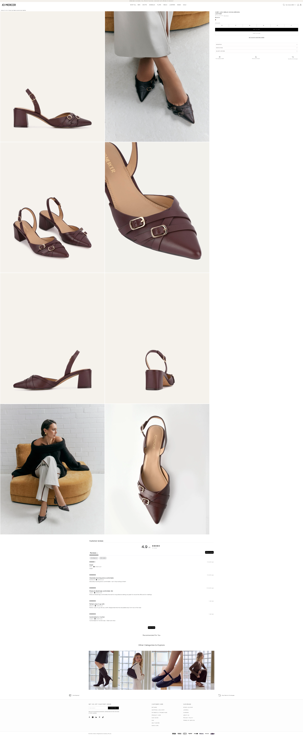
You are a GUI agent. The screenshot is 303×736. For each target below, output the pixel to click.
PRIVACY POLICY (188, 717)
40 (277, 25)
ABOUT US (186, 715)
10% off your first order (256, 58)
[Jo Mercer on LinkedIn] (96, 717)
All (6, 10)
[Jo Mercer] (9, 5)
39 (263, 25)
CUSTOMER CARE (157, 704)
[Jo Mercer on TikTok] (103, 717)
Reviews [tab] (94, 553)
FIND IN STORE (256, 33)
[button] (256, 44)
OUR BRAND (187, 704)
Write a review (209, 552)
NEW (139, 4)
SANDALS (152, 4)
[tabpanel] (151, 593)
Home (2, 10)
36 (221, 25)
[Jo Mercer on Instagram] (92, 717)
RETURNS (154, 707)
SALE (184, 4)
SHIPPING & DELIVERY (158, 710)
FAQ (153, 720)
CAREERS (186, 712)
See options (226, 15)
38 (249, 25)
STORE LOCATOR (188, 707)
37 (235, 25)
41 (291, 25)
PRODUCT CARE (156, 715)
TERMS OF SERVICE (189, 720)
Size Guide (217, 22)
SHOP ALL (133, 4)
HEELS (165, 4)
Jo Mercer (94, 733)
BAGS (179, 4)
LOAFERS (172, 4)
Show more (152, 627)
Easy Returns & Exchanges (293, 58)
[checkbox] (103, 558)
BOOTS (145, 4)
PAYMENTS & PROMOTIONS (159, 712)
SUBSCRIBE (113, 707)
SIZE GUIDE (155, 717)
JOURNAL (186, 710)
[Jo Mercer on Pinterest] (99, 717)
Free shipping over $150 (220, 58)
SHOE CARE (155, 725)
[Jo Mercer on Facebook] (89, 717)
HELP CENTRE (156, 723)
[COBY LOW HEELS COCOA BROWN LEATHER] (52, 76)
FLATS (159, 4)
